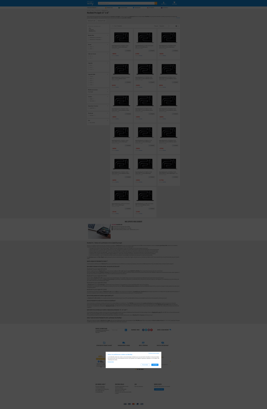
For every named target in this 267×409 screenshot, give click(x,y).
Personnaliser (145, 364)
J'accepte (155, 364)
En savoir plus (111, 361)
